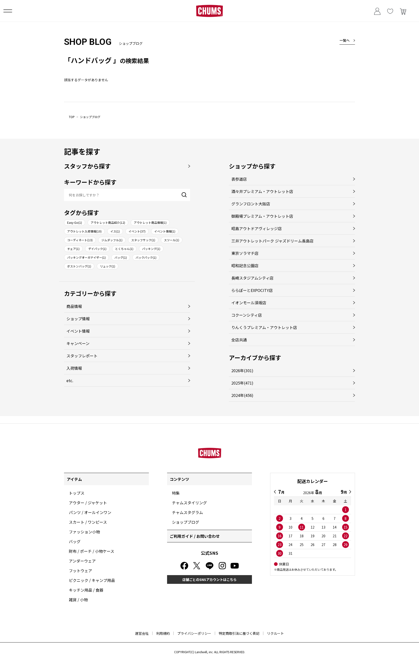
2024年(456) (242, 395)
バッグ (75, 541)
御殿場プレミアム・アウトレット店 (262, 216)
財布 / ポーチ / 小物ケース (91, 551)
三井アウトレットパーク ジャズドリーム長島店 (272, 241)
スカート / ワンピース (88, 522)
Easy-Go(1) (74, 222)
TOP (72, 117)
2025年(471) (242, 383)
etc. (69, 380)
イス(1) (115, 231)
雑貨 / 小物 (78, 600)
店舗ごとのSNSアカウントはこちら (209, 579)
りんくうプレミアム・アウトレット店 (264, 327)
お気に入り (390, 11)
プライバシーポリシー (194, 633)
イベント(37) (137, 231)
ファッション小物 (84, 532)
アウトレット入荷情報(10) (84, 231)
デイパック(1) (97, 249)
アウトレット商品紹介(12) (108, 222)
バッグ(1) (120, 257)
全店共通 (239, 340)
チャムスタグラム (187, 512)
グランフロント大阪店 (250, 204)
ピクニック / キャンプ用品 (92, 580)
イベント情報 (78, 331)
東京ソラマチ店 (244, 253)
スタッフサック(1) (143, 240)
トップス (76, 493)
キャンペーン (77, 343)
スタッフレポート (81, 356)
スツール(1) (171, 240)
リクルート (275, 633)
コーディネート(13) (80, 240)
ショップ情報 (78, 318)
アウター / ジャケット (88, 503)
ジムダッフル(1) (111, 240)
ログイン (377, 11)
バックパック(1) (146, 257)
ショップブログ (90, 117)
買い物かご (402, 11)
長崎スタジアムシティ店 (252, 278)
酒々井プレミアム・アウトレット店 (262, 191)
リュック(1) (107, 266)
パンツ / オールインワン (90, 512)
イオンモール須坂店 (248, 302)
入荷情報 (74, 368)
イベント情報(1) (164, 231)
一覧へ (344, 40)
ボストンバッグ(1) (79, 266)
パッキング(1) (151, 249)
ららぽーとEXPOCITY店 (252, 290)
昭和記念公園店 (244, 265)
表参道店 (239, 179)
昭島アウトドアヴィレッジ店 (256, 228)
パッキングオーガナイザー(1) (86, 257)
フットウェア (80, 570)
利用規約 (163, 633)
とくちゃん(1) (124, 249)
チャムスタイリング (189, 503)
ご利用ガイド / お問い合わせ (195, 536)
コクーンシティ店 (246, 315)
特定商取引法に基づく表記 (239, 633)
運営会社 (142, 633)
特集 (176, 493)
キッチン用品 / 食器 (86, 590)
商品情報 (74, 306)
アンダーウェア (82, 561)
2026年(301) (242, 370)
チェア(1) (73, 249)
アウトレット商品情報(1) (150, 222)
